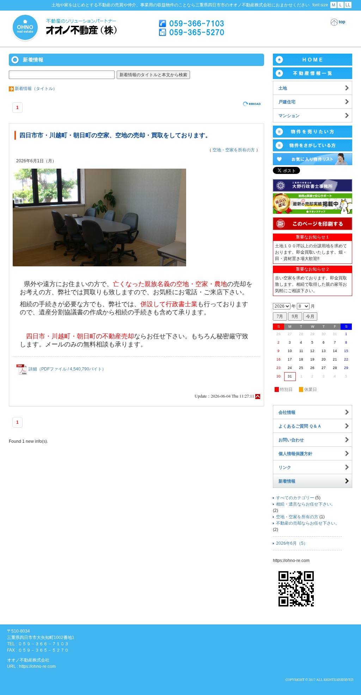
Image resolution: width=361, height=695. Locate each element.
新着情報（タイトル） (36, 88)
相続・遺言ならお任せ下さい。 (305, 504)
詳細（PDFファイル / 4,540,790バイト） (66, 369)
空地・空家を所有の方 (234, 149)
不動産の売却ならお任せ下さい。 (307, 523)
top (341, 21)
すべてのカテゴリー (295, 497)
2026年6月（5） (292, 543)
